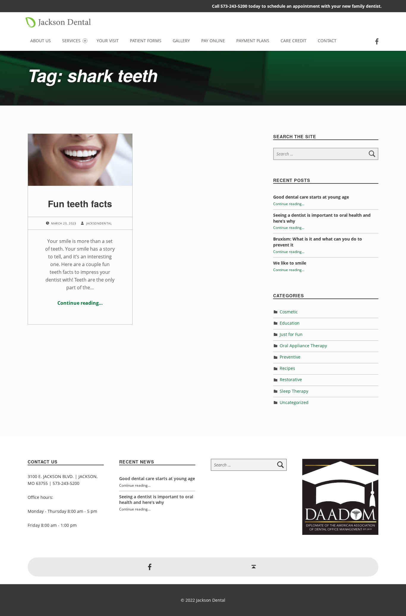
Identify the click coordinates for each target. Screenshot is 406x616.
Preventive (290, 357)
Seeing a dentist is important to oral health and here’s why (156, 499)
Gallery (181, 40)
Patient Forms (145, 40)
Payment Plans (252, 40)
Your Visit (108, 40)
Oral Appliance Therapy (303, 345)
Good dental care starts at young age (311, 197)
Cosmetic (289, 312)
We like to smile (289, 263)
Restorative (291, 379)
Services (71, 40)
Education (290, 323)
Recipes (287, 368)
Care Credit (293, 40)
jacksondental (99, 223)
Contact (327, 40)
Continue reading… (80, 303)
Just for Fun (291, 334)
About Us (40, 40)
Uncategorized (294, 402)
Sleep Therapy (294, 391)
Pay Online (213, 40)
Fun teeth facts (80, 203)
